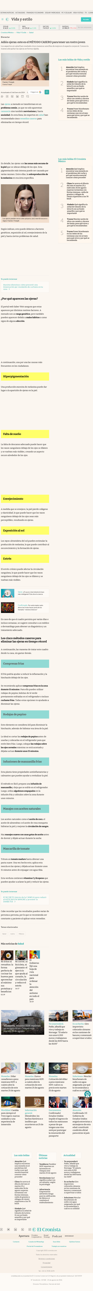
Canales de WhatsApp (36, 1242)
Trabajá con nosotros (59, 1246)
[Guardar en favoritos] (47, 92)
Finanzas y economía (35, 13)
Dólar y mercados (52, 13)
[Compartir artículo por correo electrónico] (22, 96)
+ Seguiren (36, 92)
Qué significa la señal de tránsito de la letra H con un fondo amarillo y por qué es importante (77, 86)
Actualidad (20, 13)
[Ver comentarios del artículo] (27, 96)
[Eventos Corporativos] (37, 1236)
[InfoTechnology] (69, 1236)
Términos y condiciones (46, 1259)
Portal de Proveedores (35, 1246)
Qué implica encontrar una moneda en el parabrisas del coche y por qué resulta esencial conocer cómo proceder (77, 71)
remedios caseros (28, 118)
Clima (90, 13)
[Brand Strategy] (47, 1236)
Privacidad (46, 1263)
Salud (31, 32)
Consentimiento (46, 1267)
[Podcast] (57, 1236)
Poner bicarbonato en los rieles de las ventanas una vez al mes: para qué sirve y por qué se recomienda (78, 113)
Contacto (16, 1242)
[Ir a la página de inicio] (7, 19)
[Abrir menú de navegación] (2, 19)
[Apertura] (24, 1236)
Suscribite (56, 1242)
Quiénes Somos (74, 1242)
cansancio (5, 111)
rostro (12, 934)
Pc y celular (67, 13)
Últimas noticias (7, 13)
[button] (87, 1094)
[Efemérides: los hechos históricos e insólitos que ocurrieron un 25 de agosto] (34, 1102)
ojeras (7, 104)
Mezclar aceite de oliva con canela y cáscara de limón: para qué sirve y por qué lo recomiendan (78, 99)
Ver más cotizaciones (84, 27)
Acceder (86, 19)
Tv (86, 13)
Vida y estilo (78, 13)
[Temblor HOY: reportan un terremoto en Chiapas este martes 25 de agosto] (22, 1022)
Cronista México (7, 32)
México (21, 934)
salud (41, 115)
